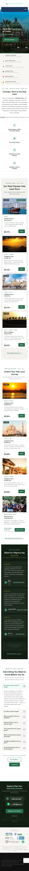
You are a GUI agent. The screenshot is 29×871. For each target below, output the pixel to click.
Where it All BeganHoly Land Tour (8, 333)
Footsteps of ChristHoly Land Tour (8, 219)
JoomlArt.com (15, 862)
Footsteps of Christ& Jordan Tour (8, 257)
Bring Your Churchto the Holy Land (8, 517)
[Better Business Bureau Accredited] (20, 838)
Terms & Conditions (19, 849)
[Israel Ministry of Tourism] (9, 838)
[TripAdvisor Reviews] (23, 841)
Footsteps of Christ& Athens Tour (8, 479)
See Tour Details (9, 39)
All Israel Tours (8, 44)
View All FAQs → (14, 759)
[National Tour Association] (19, 834)
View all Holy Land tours (14, 353)
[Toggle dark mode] (20, 9)
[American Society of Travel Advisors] (12, 841)
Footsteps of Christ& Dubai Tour (8, 441)
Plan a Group (19, 530)
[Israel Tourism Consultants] (14, 3)
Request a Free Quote (14, 811)
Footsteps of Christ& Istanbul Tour (8, 403)
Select (21, 231)
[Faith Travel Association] (9, 834)
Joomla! (3, 864)
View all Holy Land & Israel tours (14, 538)
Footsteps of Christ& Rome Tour (8, 295)
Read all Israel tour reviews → (14, 654)
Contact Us (14, 764)
